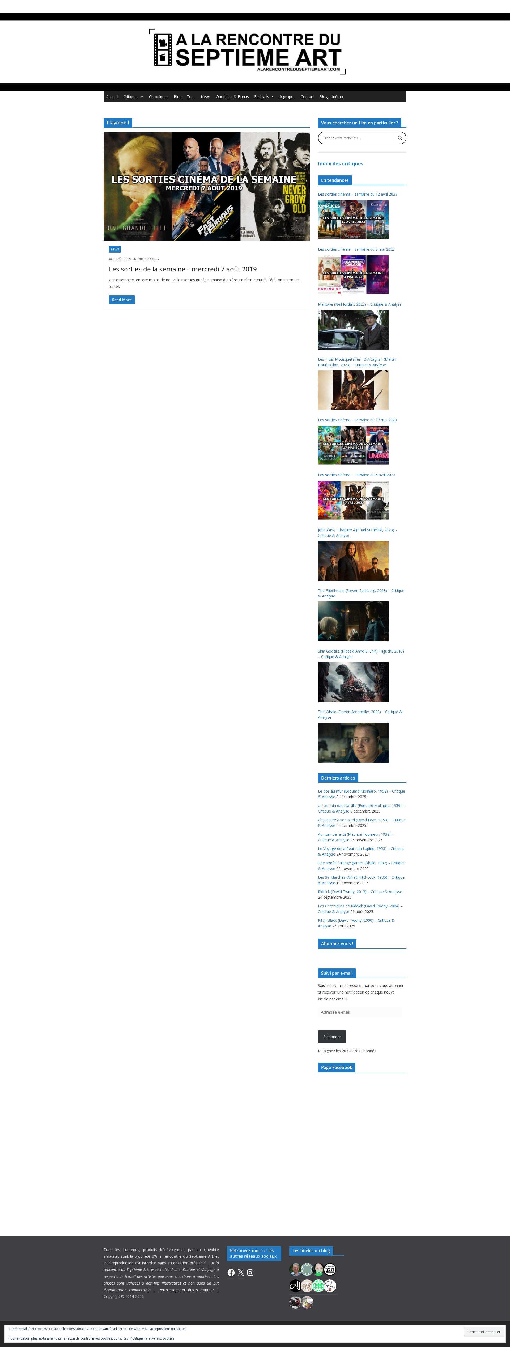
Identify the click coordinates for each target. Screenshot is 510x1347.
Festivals (261, 96)
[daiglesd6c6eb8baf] (307, 1268)
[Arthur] (307, 1285)
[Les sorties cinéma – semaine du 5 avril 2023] (353, 500)
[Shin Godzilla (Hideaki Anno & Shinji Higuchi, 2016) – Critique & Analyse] (353, 682)
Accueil (112, 96)
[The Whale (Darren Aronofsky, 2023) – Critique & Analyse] (353, 743)
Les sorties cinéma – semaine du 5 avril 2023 (356, 474)
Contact (307, 96)
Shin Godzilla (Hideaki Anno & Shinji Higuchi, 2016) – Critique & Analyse (361, 654)
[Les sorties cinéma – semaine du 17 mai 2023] (353, 445)
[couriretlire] (307, 1301)
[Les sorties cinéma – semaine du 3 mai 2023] (353, 274)
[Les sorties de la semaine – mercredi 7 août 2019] (207, 186)
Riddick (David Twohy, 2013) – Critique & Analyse (360, 891)
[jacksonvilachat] (295, 1285)
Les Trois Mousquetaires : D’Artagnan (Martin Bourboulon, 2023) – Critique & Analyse (357, 362)
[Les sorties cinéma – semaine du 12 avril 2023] (353, 219)
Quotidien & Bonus (232, 96)
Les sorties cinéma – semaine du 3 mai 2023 (356, 249)
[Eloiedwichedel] (295, 1301)
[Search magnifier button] (400, 138)
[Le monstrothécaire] (330, 1285)
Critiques (131, 96)
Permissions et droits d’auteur (186, 1289)
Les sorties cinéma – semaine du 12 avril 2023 (357, 194)
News (206, 96)
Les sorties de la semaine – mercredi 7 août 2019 (183, 268)
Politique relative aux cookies (152, 1338)
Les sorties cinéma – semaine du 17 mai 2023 (357, 419)
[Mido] (318, 1268)
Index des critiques (340, 163)
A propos (287, 96)
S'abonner (332, 1036)
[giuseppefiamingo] (295, 1268)
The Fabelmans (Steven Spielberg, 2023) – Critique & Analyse (361, 593)
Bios (177, 96)
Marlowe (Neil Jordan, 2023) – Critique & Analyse (360, 304)
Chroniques (158, 96)
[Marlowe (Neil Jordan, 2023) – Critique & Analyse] (353, 330)
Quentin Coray (148, 258)
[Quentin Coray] (330, 1268)
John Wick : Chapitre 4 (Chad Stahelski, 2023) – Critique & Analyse (357, 532)
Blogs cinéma (331, 96)
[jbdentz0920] (318, 1285)
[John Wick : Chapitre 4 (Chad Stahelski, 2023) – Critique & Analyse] (353, 561)
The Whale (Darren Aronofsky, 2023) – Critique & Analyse (360, 714)
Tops (191, 96)
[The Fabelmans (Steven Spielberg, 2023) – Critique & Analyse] (353, 621)
